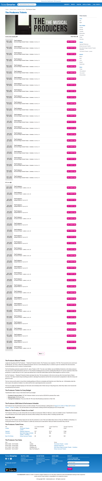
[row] (41, 42)
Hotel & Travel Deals (40, 461)
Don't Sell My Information (57, 461)
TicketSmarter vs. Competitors (43, 459)
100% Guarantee (24, 461)
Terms (53, 458)
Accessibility (54, 462)
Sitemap (54, 463)
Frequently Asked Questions (27, 459)
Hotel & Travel (87, 4)
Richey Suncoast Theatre (26, 436)
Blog (37, 463)
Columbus (7, 433)
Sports (73, 4)
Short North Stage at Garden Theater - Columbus (26, 433)
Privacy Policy (55, 459)
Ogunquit (7, 431)
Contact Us (23, 458)
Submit (70, 468)
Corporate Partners (40, 458)
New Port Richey (9, 436)
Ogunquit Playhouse (25, 431)
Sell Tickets (96, 4)
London (7, 428)
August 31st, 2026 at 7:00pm (61, 405)
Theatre (79, 4)
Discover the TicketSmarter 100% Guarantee (51, 1)
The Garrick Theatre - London (61, 444)
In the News (38, 462)
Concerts (66, 4)
